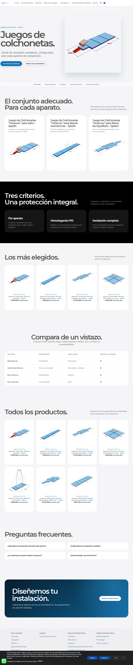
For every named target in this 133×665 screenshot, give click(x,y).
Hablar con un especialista (35, 64)
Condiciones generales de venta (80, 647)
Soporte (95, 3)
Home (17, 3)
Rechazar (104, 658)
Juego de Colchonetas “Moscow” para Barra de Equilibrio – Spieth (82, 297)
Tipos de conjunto (50, 84)
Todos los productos (76, 84)
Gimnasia (14, 636)
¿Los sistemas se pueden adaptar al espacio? (24, 555)
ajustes (40, 661)
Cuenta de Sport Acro (48, 636)
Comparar (63, 84)
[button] (104, 3)
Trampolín (38, 3)
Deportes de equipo (19, 647)
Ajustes (116, 658)
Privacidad (100, 640)
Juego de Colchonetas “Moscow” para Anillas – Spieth (19, 499)
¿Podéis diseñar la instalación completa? (85, 546)
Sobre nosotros (102, 643)
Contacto (71, 636)
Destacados (37, 84)
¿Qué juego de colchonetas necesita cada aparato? (26, 546)
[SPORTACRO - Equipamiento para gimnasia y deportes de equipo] (7, 3)
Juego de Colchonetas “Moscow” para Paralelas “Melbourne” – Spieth (51, 499)
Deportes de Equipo (50, 3)
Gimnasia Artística (27, 3)
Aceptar (92, 658)
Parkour (14, 643)
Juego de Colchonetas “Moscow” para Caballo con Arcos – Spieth (114, 297)
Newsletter (72, 640)
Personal (71, 643)
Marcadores (64, 3)
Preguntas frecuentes (92, 84)
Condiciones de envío (76, 650)
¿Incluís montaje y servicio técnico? (83, 555)
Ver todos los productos (11, 64)
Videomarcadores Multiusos (81, 3)
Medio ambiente (102, 636)
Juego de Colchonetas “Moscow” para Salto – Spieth (19, 297)
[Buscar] (101, 3)
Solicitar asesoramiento (110, 598)
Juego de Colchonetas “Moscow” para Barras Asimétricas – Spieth (51, 297)
